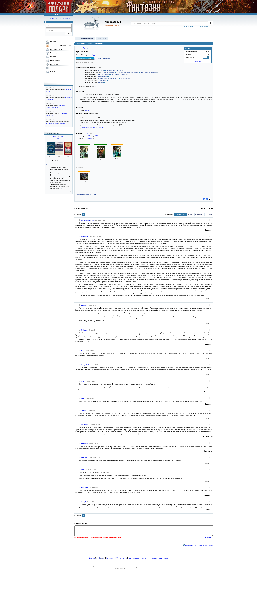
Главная (53, 41)
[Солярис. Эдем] (59, 154)
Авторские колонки (56, 68)
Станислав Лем (57, 136)
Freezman (84, 487)
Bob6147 (84, 457)
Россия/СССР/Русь (118, 74)
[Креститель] (84, 158)
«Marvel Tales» (65, 123)
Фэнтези (101, 70)
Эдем (57, 138)
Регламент (110, 558)
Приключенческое (108, 72)
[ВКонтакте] (204, 199)
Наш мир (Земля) (103, 74)
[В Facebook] (207, 199)
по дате (190, 214)
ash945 (83, 305)
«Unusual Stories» (52, 123)
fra (100, 558)
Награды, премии (56, 53)
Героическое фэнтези (114, 70)
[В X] (209, 199)
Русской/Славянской (148, 72)
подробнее (197, 61)
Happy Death (85, 365)
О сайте (92, 558)
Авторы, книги (65, 45)
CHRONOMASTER (87, 220)
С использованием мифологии (128, 72)
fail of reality (85, 236)
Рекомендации (55, 60)
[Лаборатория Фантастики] (92, 23)
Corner (83, 410)
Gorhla (48, 165)
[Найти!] (210, 23)
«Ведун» (94, 55)
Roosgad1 (84, 443)
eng (97, 558)
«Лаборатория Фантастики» (132, 569)
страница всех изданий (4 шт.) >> (87, 194)
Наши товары (163, 558)
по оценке (208, 214)
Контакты (123, 558)
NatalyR (83, 502)
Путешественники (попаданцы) (107, 78)
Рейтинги (53, 56)
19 (95, 86)
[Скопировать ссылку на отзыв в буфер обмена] (79, 220)
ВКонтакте (145, 558)
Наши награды (133, 558)
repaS (83, 469)
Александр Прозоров (83, 48)
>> (61, 188)
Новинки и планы (56, 49)
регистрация (53, 18)
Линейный (103, 80)
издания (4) (102, 38)
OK (68, 34)
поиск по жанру (189, 26)
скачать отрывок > (104, 58)
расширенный (203, 26)
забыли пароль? (64, 18)
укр (103, 558)
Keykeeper (84, 330)
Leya (82, 381)
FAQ (116, 558)
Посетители (54, 64)
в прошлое (125, 78)
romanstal (84, 425)
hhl (82, 350)
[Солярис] (51, 154)
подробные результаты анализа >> (93, 127)
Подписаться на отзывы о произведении (199, 545)
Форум (52, 72)
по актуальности (180, 214)
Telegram (153, 558)
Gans (82, 398)
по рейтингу (199, 214)
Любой (100, 82)
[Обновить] (70, 138)
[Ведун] (100, 157)
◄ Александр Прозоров (85, 38)
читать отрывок (85, 58)
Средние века (102, 76)
